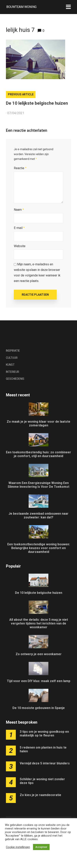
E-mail (19, 228)
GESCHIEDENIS (15, 378)
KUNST (10, 364)
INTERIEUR (12, 371)
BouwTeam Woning (21, 7)
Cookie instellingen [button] (18, 847)
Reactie (20, 168)
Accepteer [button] (41, 847)
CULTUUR (12, 357)
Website (19, 246)
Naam (19, 210)
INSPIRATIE (13, 350)
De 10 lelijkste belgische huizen (37, 103)
